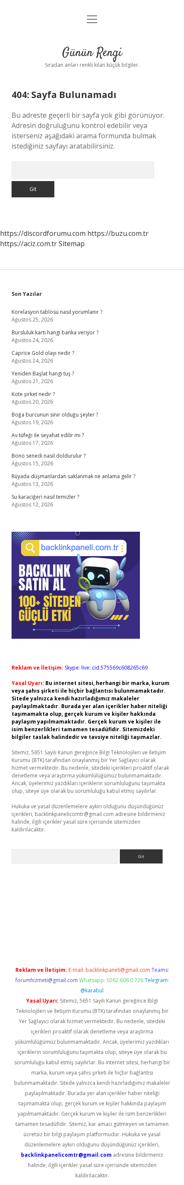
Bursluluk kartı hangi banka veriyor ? (55, 332)
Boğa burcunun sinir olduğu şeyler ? (55, 414)
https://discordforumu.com (43, 233)
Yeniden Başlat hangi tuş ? (43, 373)
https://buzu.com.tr (117, 233)
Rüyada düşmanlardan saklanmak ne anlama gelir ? (73, 476)
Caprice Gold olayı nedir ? (43, 353)
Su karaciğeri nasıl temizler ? (45, 496)
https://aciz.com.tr (28, 243)
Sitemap (72, 243)
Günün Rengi (92, 53)
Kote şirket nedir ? (33, 394)
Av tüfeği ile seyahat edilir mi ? (48, 435)
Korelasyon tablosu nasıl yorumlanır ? (57, 312)
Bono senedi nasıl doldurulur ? (49, 455)
